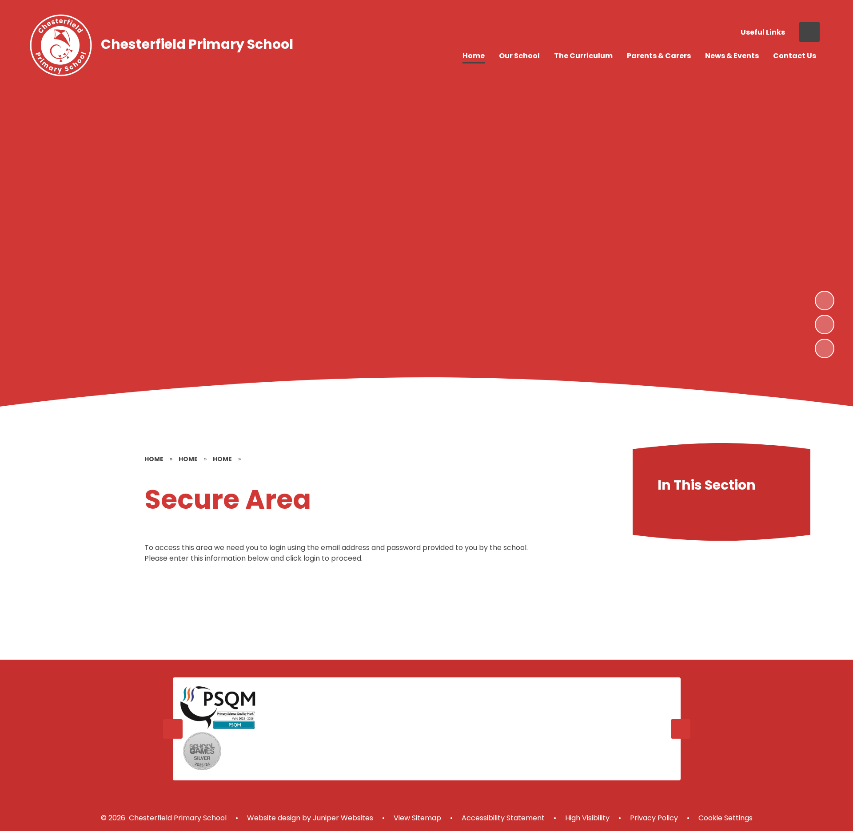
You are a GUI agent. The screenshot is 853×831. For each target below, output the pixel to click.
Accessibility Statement (503, 818)
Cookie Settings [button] (725, 818)
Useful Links (763, 32)
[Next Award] (680, 729)
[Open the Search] (809, 32)
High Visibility (587, 818)
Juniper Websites (342, 818)
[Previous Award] (173, 729)
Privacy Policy (654, 818)
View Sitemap (417, 818)
